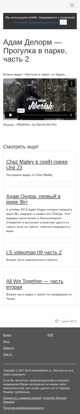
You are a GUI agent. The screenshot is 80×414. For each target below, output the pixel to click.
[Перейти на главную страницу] (3, 5)
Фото (6, 341)
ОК (63, 22)
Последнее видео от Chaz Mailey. (29, 175)
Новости (8, 348)
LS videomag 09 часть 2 (34, 252)
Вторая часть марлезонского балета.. (32, 259)
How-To (7, 354)
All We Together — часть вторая (34, 284)
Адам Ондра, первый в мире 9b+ (33, 199)
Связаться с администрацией (22, 398)
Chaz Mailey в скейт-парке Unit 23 (37, 164)
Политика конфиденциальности (23, 408)
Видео (7, 335)
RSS (50, 335)
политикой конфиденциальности (36, 22)
